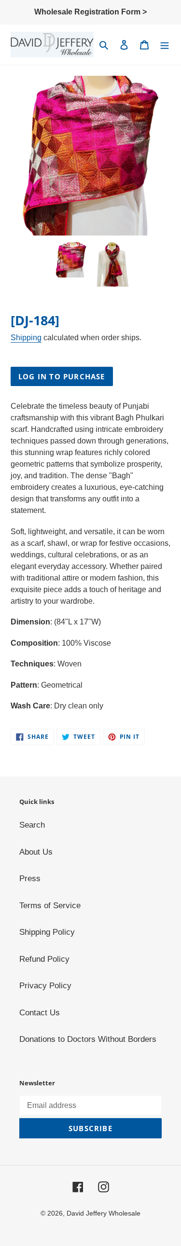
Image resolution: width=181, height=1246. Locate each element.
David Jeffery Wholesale (103, 1213)
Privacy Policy (45, 985)
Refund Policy (44, 959)
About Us (36, 852)
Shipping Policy (47, 932)
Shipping (26, 337)
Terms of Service (50, 905)
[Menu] (164, 45)
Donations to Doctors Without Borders (87, 1039)
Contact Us (39, 1012)
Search (32, 825)
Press (30, 878)
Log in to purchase (61, 376)
